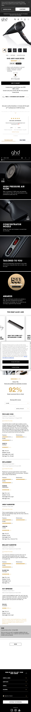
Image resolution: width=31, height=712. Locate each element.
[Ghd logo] (4, 19)
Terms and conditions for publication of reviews (15, 383)
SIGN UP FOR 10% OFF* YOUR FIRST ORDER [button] (14, 673)
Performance (19, 435)
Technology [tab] (8, 140)
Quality (4, 438)
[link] (15, 15)
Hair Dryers (13, 55)
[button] (15, 75)
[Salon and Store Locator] (21, 19)
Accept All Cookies (15, 361)
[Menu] (28, 19)
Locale (7, 403)
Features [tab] (22, 140)
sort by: (18, 408)
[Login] (18, 19)
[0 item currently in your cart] (25, 19)
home (7, 55)
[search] (15, 19)
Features (4, 435)
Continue (22, 9)
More (15, 644)
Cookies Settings (15, 367)
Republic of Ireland (8, 695)
